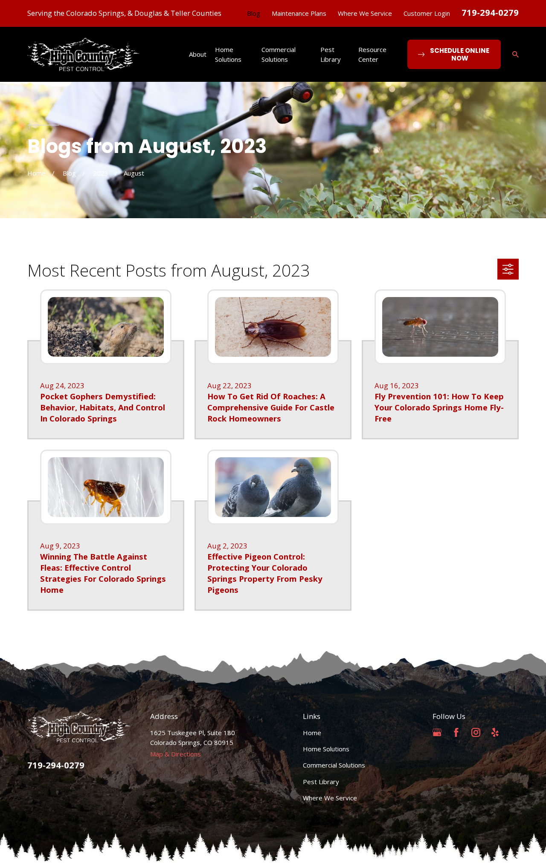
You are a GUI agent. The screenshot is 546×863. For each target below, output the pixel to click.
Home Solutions (326, 749)
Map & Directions (175, 754)
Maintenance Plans (299, 13)
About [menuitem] (197, 54)
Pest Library (321, 781)
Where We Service (365, 13)
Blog (253, 13)
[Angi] (514, 732)
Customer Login (427, 13)
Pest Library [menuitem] (330, 54)
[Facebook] (456, 732)
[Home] (83, 54)
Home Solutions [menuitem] (228, 54)
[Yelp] (495, 732)
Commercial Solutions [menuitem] (278, 54)
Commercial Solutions (334, 765)
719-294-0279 (490, 12)
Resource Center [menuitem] (372, 54)
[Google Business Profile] (437, 732)
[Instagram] (475, 732)
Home (312, 732)
